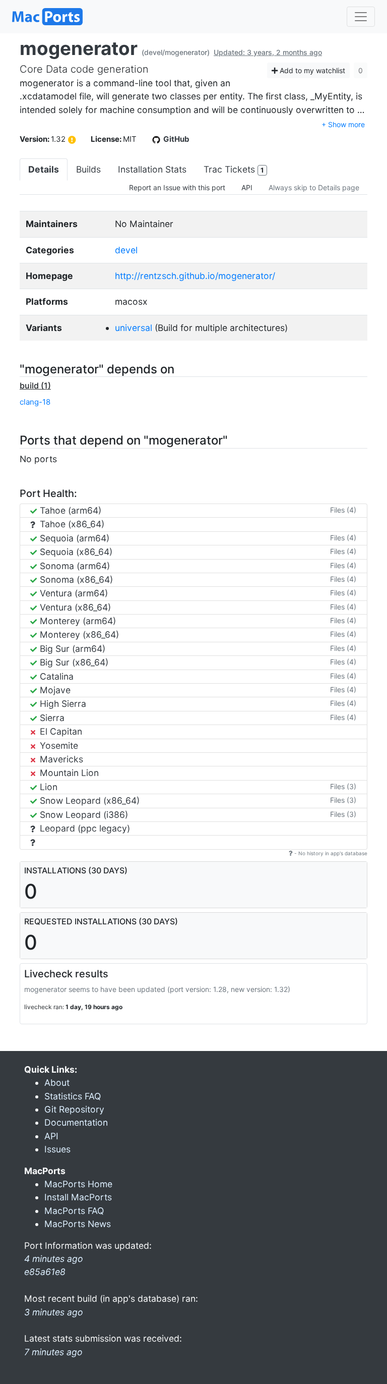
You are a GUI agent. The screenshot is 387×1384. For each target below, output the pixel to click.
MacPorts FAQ (74, 1210)
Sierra (50, 717)
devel (126, 250)
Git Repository (74, 1109)
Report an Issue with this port (177, 187)
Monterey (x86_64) (78, 634)
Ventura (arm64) (72, 593)
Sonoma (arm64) (73, 566)
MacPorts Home (78, 1184)
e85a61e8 (45, 1271)
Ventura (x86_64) (74, 607)
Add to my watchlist (311, 70)
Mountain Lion (68, 772)
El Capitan (59, 731)
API (246, 187)
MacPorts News (77, 1224)
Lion (47, 787)
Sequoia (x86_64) (74, 551)
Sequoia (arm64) (73, 538)
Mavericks (60, 759)
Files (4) (343, 510)
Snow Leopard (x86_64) (88, 800)
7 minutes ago (53, 1352)
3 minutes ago (53, 1312)
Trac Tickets (234, 169)
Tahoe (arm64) (69, 510)
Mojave (54, 690)
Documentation (76, 1122)
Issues (57, 1149)
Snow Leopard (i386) (82, 814)
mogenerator (79, 48)
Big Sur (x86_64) (72, 662)
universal (133, 327)
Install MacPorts (78, 1197)
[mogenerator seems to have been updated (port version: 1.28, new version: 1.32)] (72, 139)
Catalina (55, 676)
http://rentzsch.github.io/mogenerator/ (195, 275)
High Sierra (61, 703)
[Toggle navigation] (361, 17)
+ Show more (343, 124)
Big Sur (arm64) (71, 648)
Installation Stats (152, 169)
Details (43, 169)
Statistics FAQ (72, 1096)
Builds (88, 169)
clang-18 (35, 402)
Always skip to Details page (314, 187)
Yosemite (57, 745)
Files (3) (343, 786)
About (57, 1082)
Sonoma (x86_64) (75, 579)
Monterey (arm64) (76, 621)
